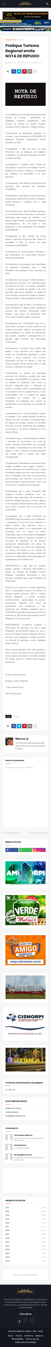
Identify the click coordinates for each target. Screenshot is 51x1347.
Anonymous (20, 1145)
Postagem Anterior (12, 833)
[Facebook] (13, 71)
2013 (25, 1211)
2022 (25, 1246)
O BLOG (18, 1336)
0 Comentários (35, 62)
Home (10, 1336)
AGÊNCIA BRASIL (12, 1112)
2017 (25, 1226)
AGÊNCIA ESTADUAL (13, 1108)
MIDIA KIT (39, 1336)
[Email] (29, 71)
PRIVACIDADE (17, 1339)
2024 (25, 1253)
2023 (25, 1249)
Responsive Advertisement (25, 1275)
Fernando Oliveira (23, 1135)
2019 (25, 1234)
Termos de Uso (32, 1339)
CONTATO (28, 1336)
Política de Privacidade (25, 1342)
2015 (25, 1219)
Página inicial (11, 40)
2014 (25, 1215)
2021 (25, 1242)
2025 (25, 1257)
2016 (25, 1223)
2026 (25, 1261)
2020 (25, 1238)
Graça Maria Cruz (23, 1155)
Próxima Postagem (39, 833)
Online (21, 40)
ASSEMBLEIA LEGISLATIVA (15, 1116)
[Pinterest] (24, 71)
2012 (25, 1207)
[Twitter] (19, 71)
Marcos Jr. (22, 739)
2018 (25, 1230)
